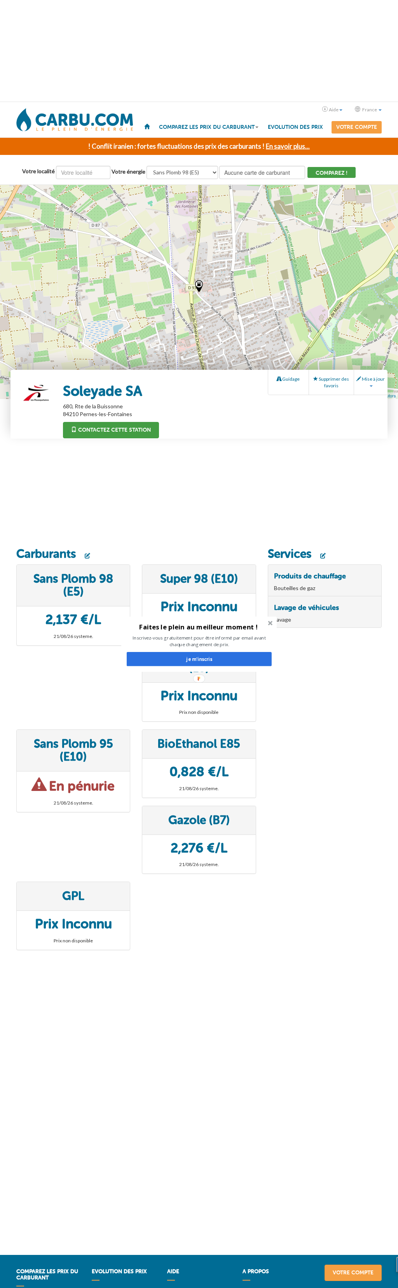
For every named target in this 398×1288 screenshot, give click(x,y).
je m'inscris (199, 659)
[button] (198, 626)
